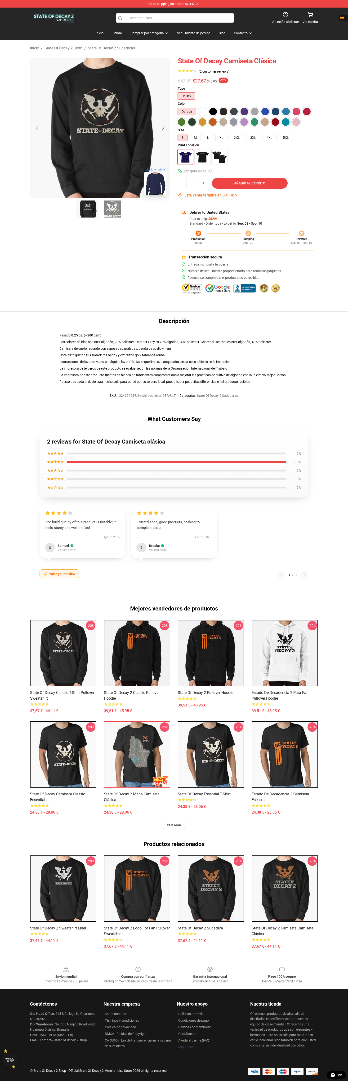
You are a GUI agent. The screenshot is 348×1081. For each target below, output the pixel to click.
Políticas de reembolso (194, 1027)
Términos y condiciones (122, 1020)
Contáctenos (187, 1034)
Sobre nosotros (116, 1014)
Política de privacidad (120, 1027)
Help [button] (339, 1075)
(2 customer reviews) (214, 71)
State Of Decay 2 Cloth (63, 48)
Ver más (174, 825)
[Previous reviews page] (281, 575)
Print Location (188, 145)
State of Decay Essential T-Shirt (204, 794)
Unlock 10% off (9, 1060)
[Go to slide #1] (87, 209)
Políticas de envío (191, 1014)
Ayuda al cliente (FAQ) (194, 1040)
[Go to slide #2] (112, 209)
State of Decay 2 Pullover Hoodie (205, 692)
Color (182, 103)
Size (181, 130)
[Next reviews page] (304, 575)
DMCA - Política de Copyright (126, 1034)
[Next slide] (163, 128)
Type (181, 88)
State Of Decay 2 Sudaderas (111, 48)
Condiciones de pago (193, 1020)
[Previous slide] (37, 128)
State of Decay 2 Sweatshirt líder (58, 928)
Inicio (34, 48)
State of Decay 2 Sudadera (200, 928)
